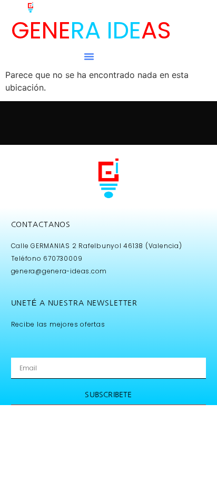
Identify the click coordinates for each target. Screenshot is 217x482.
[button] (89, 56)
